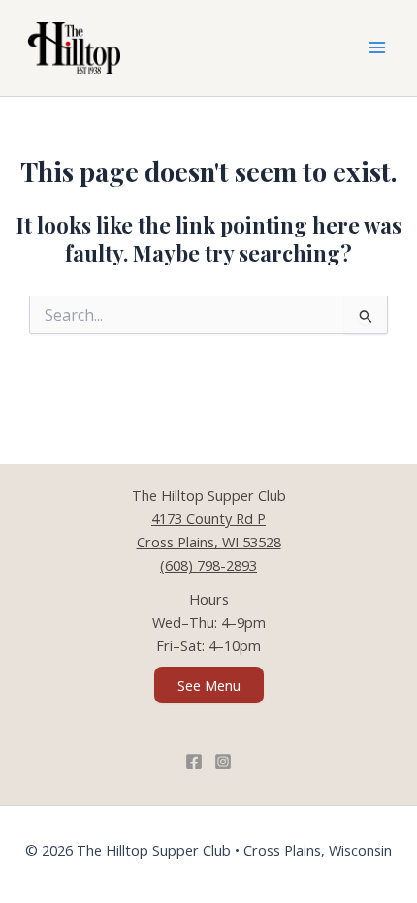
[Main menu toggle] (377, 48)
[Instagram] (223, 761)
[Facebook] (194, 761)
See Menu (209, 685)
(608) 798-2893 (208, 565)
